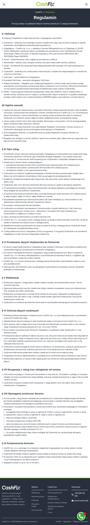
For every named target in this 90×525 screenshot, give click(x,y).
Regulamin (67, 521)
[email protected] (61, 283)
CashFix (38, 12)
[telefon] (4, 4)
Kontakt (58, 521)
